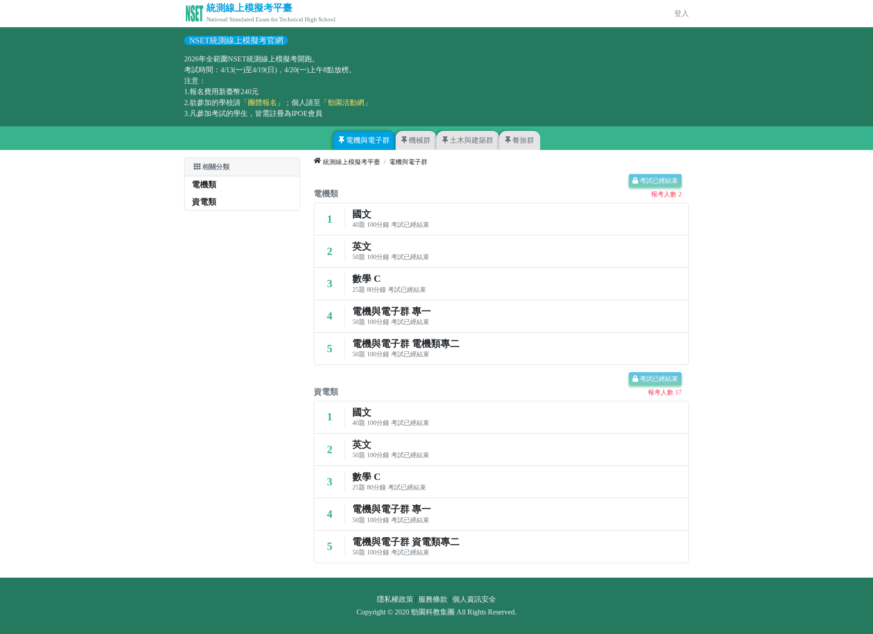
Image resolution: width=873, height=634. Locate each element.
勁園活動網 (346, 102)
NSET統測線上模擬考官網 (236, 40)
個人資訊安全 (474, 599)
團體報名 (262, 102)
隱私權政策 (395, 599)
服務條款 (432, 599)
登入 (681, 13)
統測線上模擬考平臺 (249, 7)
